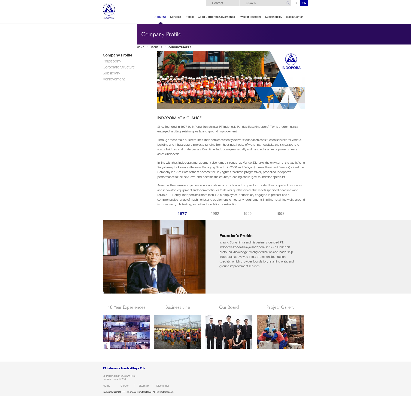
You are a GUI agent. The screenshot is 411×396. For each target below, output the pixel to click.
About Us (160, 16)
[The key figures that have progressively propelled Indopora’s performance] (229, 332)
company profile (179, 47)
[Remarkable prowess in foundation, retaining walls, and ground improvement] (177, 332)
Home (140, 47)
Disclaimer (162, 385)
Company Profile (117, 55)
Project (189, 16)
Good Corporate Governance (216, 16)
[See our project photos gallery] (280, 332)
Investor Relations (250, 16)
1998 (280, 214)
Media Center (294, 16)
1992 (215, 214)
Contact (217, 3)
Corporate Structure (119, 67)
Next (300, 213)
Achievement (114, 79)
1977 (182, 213)
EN (304, 3)
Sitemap (143, 385)
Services (175, 16)
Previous (160, 213)
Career (125, 385)
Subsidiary (111, 73)
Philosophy (112, 61)
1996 (247, 214)
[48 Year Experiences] (126, 332)
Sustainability (273, 16)
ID (295, 3)
